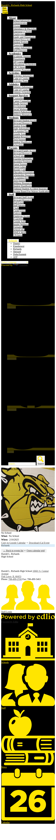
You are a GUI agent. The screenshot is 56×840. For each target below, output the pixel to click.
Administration (20, 23)
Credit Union (19, 211)
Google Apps (19, 134)
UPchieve (17, 235)
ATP (15, 257)
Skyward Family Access (24, 151)
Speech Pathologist (22, 112)
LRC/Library (19, 67)
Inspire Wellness (21, 224)
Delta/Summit (19, 254)
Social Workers (20, 109)
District (16, 243)
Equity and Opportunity (24, 37)
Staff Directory (20, 50)
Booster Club (19, 170)
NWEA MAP (19, 232)
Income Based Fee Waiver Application (31, 191)
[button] (12, 17)
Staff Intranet (19, 205)
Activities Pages (20, 81)
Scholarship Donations (23, 175)
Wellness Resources (22, 114)
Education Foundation (23, 172)
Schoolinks (18, 145)
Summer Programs (22, 70)
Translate (23, 265)
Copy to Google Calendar (13, 542)
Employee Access (21, 216)
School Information (22, 21)
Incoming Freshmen (22, 161)
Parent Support (20, 164)
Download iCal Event (39, 542)
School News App (21, 40)
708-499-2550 (15, 579)
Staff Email (18, 202)
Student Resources (22, 137)
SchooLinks (18, 156)
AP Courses (18, 62)
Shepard (17, 251)
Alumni (16, 26)
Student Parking (20, 42)
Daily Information (21, 128)
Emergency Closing (22, 31)
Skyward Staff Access (23, 197)
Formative (18, 227)
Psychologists (19, 106)
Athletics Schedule (22, 92)
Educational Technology (24, 64)
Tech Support (19, 139)
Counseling (18, 98)
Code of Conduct (21, 78)
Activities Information (23, 76)
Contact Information (22, 48)
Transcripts (18, 45)
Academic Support (22, 56)
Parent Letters (19, 167)
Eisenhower (18, 246)
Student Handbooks (22, 142)
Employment (19, 34)
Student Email (19, 126)
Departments (19, 59)
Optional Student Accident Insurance (30, 188)
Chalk (16, 208)
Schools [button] (13, 240)
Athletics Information (23, 87)
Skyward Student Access (25, 120)
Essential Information (23, 159)
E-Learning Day (21, 131)
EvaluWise (18, 219)
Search (4, 463)
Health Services (20, 104)
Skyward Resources (22, 123)
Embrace (17, 213)
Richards (17, 249)
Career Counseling (22, 101)
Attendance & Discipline (24, 29)
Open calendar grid (36, 550)
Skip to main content (11, 2)
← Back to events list (13, 550)
